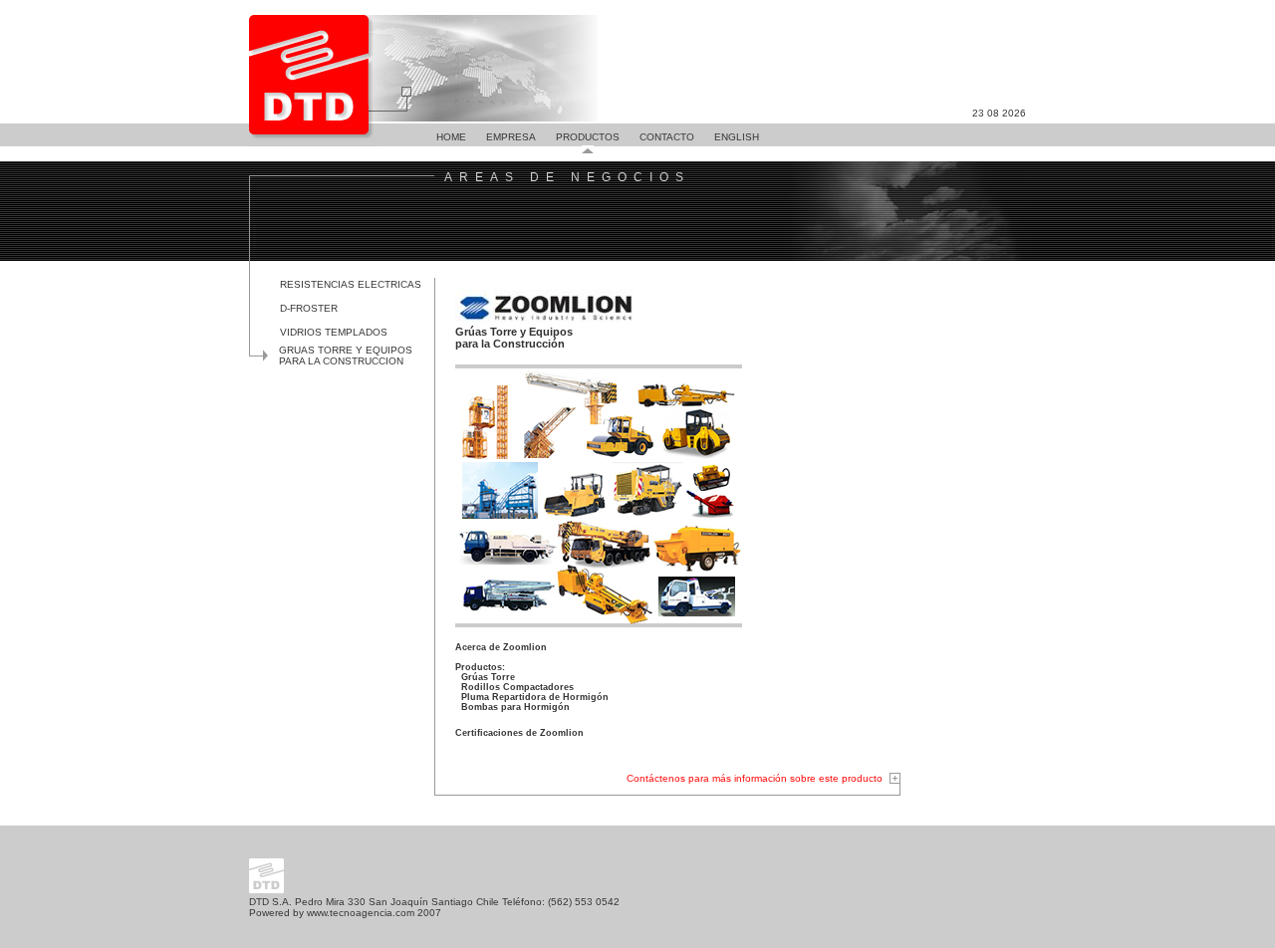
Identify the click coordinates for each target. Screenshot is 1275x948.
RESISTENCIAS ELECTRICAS (350, 284)
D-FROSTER (309, 308)
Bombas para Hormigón (515, 707)
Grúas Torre (488, 677)
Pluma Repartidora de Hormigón (535, 697)
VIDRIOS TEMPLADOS (333, 332)
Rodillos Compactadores (517, 687)
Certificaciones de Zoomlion (519, 733)
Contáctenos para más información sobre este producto (755, 778)
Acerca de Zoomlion (501, 647)
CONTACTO (666, 136)
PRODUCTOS (588, 136)
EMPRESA (511, 136)
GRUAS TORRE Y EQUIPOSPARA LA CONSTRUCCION (345, 355)
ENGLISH (736, 136)
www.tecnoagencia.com (360, 912)
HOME (451, 136)
